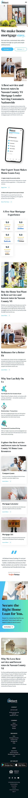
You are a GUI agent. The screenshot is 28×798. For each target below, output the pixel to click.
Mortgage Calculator (14, 737)
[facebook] (12, 778)
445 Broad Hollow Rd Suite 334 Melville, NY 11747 (14, 714)
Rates (14, 736)
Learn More (4, 315)
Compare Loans (14, 739)
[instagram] (9, 778)
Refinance (19, 49)
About (14, 723)
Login (14, 756)
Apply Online (14, 750)
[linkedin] (15, 778)
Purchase (6, 49)
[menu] (26, 2)
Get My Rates (7, 626)
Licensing (14, 787)
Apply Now (4, 187)
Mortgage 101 (14, 741)
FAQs (14, 743)
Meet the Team (14, 724)
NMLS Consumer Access (14, 789)
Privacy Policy (14, 786)
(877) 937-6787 (14, 709)
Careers (14, 726)
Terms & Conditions (14, 784)
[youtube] (18, 778)
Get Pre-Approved (14, 752)
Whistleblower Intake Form (14, 754)
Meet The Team (5, 201)
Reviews (14, 728)
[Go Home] (5, 2)
